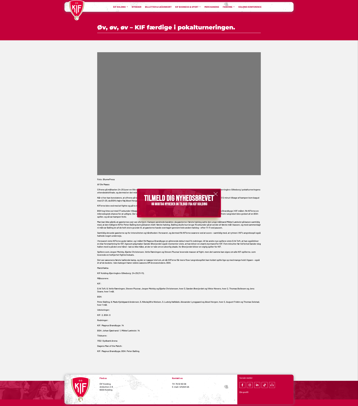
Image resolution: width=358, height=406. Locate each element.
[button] (215, 194)
